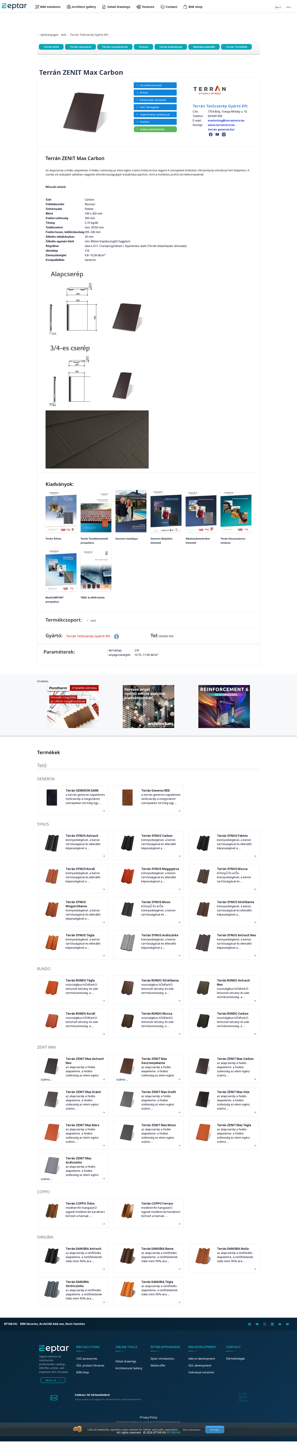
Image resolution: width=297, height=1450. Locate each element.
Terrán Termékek (236, 46)
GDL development (199, 1365)
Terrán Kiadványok (170, 46)
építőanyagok (49, 35)
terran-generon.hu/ (221, 129)
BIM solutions (50, 7)
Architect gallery (84, 7)
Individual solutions (201, 1372)
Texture (143, 46)
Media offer (158, 1365)
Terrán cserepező (80, 46)
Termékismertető (151, 85)
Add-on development (201, 1358)
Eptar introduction (162, 1358)
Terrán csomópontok (115, 46)
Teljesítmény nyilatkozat (155, 114)
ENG (288, 7)
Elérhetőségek (235, 1358)
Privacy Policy (148, 1417)
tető (63, 35)
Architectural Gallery (129, 1368)
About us (51, 1380)
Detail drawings (118, 7)
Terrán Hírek (51, 46)
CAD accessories (86, 1358)
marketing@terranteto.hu (226, 120)
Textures (148, 7)
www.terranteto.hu (221, 125)
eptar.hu (10, 1324)
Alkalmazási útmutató (153, 100)
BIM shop (195, 7)
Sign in (278, 7)
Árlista (144, 92)
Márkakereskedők (204, 46)
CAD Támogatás (149, 107)
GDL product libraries (90, 1365)
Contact (171, 7)
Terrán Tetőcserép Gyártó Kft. (89, 35)
